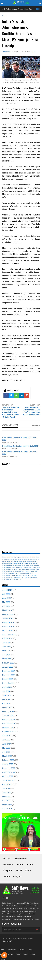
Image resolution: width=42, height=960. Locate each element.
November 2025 (8, 626)
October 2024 (7, 679)
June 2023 (6, 744)
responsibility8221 (26, 573)
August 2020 (7, 809)
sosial (27, 577)
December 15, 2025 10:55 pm (21, 51)
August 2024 (7, 687)
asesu (19, 559)
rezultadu (19, 575)
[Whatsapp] (16, 395)
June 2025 (6, 647)
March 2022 (7, 805)
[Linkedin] (21, 395)
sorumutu (18, 577)
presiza (30, 571)
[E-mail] (26, 395)
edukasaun (18, 563)
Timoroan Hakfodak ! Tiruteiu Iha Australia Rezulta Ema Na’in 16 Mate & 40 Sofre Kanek (11, 412)
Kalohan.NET (7, 941)
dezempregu (7, 563)
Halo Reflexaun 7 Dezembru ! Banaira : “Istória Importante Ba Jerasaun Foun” (31, 410)
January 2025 (7, 667)
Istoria (20, 864)
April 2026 (6, 606)
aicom (22, 557)
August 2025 (7, 639)
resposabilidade (8, 575)
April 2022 (6, 801)
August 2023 (7, 736)
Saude (6, 876)
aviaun (35, 559)
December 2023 (8, 720)
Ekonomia (8, 864)
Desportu (7, 870)
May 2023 (6, 748)
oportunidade (27, 569)
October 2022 (7, 776)
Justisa (29, 864)
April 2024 (6, 703)
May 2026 (6, 602)
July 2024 (6, 691)
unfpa (9, 579)
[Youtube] (7, 898)
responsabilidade (12, 573)
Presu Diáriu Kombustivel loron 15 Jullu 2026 (20, 446)
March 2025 (7, 659)
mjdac (17, 569)
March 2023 (7, 756)
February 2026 (8, 614)
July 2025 (6, 643)
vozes (17, 579)
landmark (31, 567)
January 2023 (7, 764)
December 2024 (8, 671)
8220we (6, 557)
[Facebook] (6, 395)
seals (28, 575)
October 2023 (7, 728)
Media (28, 870)
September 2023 (8, 732)
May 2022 (6, 796)
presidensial (20, 571)
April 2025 (6, 655)
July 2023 (6, 740)
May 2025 (6, 651)
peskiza (10, 571)
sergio (10, 577)
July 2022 (6, 788)
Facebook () (36, 426)
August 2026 (7, 590)
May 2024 (6, 699)
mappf (10, 569)
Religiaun (17, 876)
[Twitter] (11, 395)
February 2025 (8, 663)
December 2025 (8, 622)
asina (27, 559)
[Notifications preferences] (4, 955)
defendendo (32, 561)
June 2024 (6, 695)
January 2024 (7, 716)
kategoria (10, 567)
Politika (33, 9)
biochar (6, 561)
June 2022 (6, 793)
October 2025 (7, 630)
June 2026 (6, 598)
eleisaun (28, 563)
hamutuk (10, 565)
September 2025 (8, 635)
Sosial (19, 870)
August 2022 (7, 784)
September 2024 (8, 683)
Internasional (20, 858)
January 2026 (7, 618)
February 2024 (8, 712)
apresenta (11, 559)
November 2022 (8, 772)
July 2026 (6, 594)
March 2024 (7, 707)
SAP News (7, 51)
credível (15, 561)
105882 (15, 557)
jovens (29, 565)
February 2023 (8, 760)
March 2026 (7, 610)
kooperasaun (21, 567)
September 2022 (8, 780)
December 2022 (8, 768)
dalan (22, 561)
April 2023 (6, 752)
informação (20, 565)
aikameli (31, 557)
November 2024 (8, 675)
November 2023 (8, 724)
